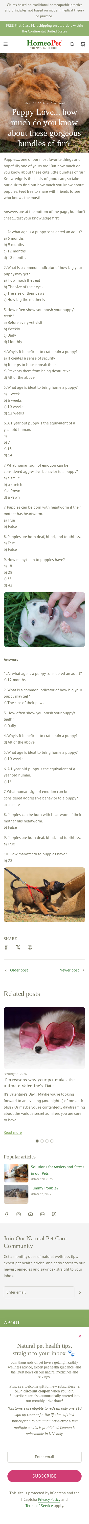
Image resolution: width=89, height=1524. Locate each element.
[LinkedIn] (42, 1214)
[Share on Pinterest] (29, 948)
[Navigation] (5, 44)
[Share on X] (18, 948)
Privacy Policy (49, 1499)
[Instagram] (18, 1214)
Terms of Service (39, 1505)
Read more (13, 1132)
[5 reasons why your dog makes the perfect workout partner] (83, 970)
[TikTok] (54, 1214)
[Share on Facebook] (6, 948)
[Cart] (82, 44)
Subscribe (44, 1476)
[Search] (72, 44)
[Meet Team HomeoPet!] (6, 970)
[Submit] (79, 1292)
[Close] (79, 1336)
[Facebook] (6, 1214)
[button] (37, 1141)
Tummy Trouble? (44, 1187)
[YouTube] (30, 1214)
